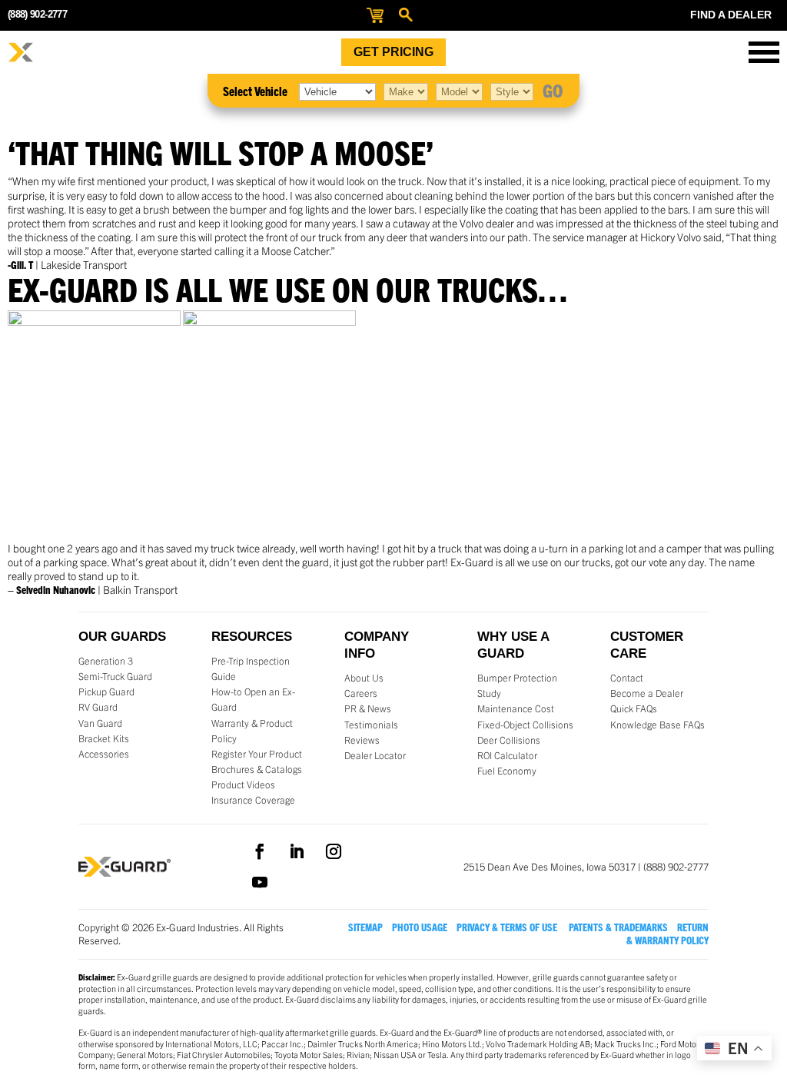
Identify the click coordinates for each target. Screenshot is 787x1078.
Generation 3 (105, 661)
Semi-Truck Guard (115, 676)
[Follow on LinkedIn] (296, 851)
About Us (364, 678)
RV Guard (98, 707)
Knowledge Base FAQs (657, 724)
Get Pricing (393, 51)
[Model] (459, 91)
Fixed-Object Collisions (525, 724)
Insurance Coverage (253, 800)
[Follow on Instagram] (333, 851)
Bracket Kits (103, 738)
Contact (626, 678)
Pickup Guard (106, 691)
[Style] (511, 91)
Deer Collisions (508, 740)
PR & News (367, 708)
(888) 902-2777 (37, 14)
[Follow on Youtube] (259, 882)
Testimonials (371, 724)
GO (553, 89)
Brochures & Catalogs (256, 769)
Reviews (362, 740)
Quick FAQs (633, 708)
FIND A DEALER (731, 14)
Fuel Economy (506, 771)
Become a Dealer (646, 693)
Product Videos (243, 784)
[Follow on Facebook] (259, 851)
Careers (360, 693)
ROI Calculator (507, 755)
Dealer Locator (375, 755)
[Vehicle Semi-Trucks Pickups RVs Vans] (337, 91)
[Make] (406, 91)
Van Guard (100, 723)
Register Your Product (256, 754)
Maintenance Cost (515, 708)
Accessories (103, 754)
